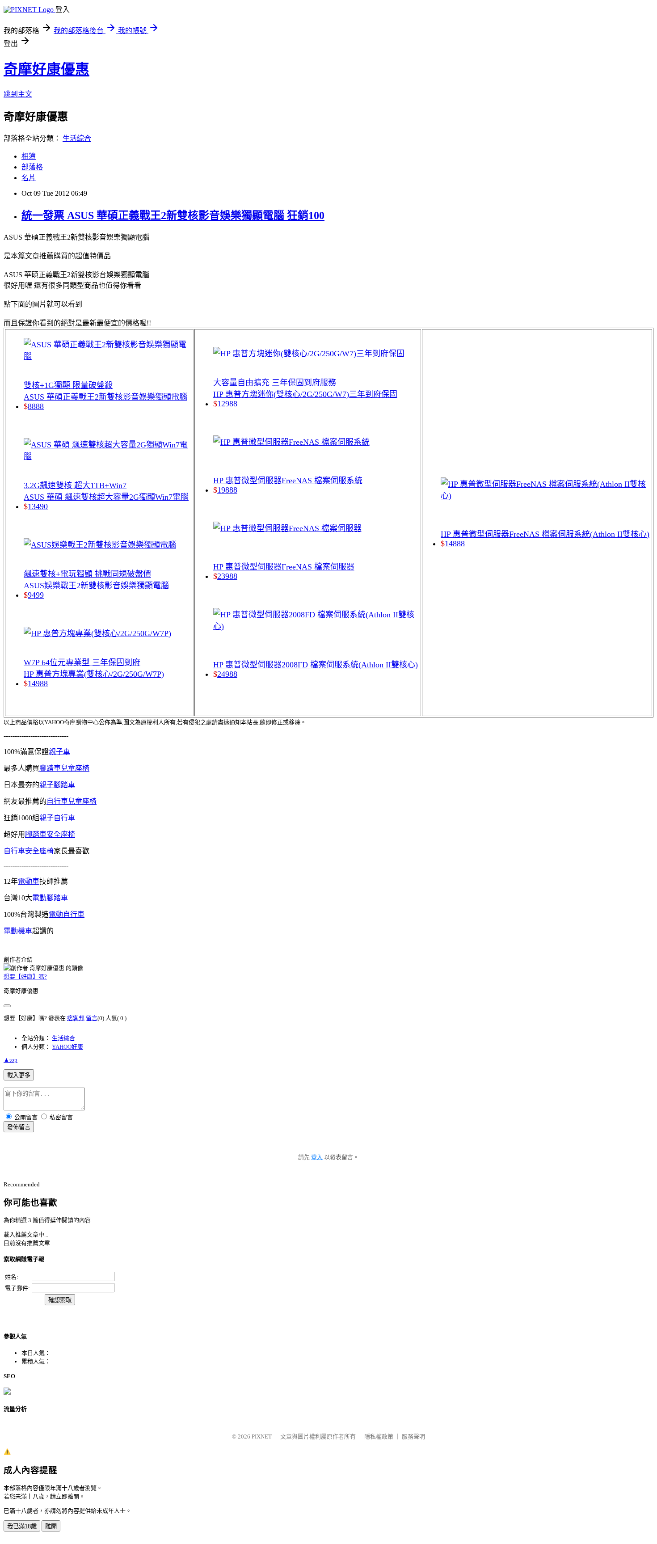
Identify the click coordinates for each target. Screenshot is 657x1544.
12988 (227, 403)
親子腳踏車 (57, 785)
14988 (38, 683)
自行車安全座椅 (29, 851)
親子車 (59, 751)
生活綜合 (77, 138)
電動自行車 (66, 914)
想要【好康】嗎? (25, 976)
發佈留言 (18, 1127)
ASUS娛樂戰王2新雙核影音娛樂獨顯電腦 (96, 585)
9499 (36, 595)
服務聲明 (413, 1436)
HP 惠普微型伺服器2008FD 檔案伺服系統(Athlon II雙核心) (315, 664)
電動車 (28, 881)
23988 (227, 576)
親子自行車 (57, 818)
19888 (227, 489)
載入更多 (18, 1075)
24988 (227, 674)
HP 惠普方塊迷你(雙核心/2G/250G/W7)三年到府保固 (305, 394)
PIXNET (262, 1436)
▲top (10, 1059)
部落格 (32, 167)
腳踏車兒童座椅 (64, 768)
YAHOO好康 (67, 1046)
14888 (455, 543)
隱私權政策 (378, 1436)
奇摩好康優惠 (46, 69)
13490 (38, 506)
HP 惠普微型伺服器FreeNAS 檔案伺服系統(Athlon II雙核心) (545, 534)
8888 (36, 406)
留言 (91, 1018)
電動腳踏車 (50, 898)
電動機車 (18, 931)
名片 (28, 177)
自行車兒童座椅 (71, 801)
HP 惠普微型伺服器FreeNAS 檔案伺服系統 (287, 480)
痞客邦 (75, 1018)
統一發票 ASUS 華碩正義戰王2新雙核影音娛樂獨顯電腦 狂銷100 (172, 215)
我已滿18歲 (22, 1526)
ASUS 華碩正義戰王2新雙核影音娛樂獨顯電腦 (105, 396)
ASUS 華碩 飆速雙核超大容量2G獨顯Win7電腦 (106, 497)
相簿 (28, 156)
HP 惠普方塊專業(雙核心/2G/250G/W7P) (94, 674)
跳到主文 (18, 94)
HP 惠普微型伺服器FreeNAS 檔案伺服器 (283, 566)
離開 (51, 1526)
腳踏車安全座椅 (50, 834)
